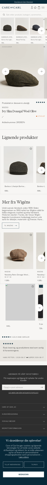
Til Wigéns (9, 225)
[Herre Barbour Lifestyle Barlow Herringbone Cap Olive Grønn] (7, 26)
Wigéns (5, 107)
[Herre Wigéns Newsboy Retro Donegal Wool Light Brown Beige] (18, 250)
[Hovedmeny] (43, 8)
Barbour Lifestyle (7, 37)
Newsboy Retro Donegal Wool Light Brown (16, 275)
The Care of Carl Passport (23, 2)
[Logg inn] (32, 7)
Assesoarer (7, 47)
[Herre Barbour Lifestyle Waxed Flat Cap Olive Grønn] (22, 26)
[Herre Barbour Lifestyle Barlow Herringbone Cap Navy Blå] (36, 26)
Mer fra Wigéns (16, 202)
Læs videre (24, 457)
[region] (23, 350)
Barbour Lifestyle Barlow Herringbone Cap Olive (14, 186)
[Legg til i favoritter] (30, 149)
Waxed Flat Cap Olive (20, 40)
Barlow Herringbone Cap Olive (7, 40)
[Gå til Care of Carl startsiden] (11, 8)
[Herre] (20, 302)
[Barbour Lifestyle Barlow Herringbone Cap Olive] (18, 184)
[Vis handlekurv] (39, 7)
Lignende (20, 137)
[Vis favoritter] (35, 7)
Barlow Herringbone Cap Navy (36, 40)
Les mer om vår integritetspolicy (23, 393)
